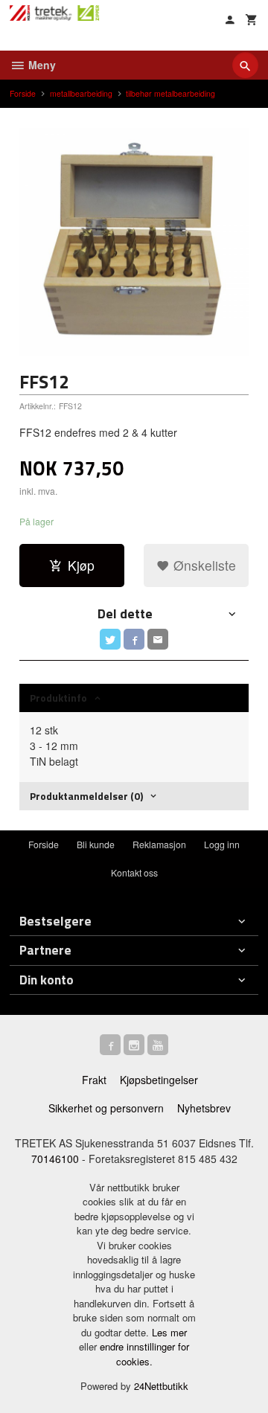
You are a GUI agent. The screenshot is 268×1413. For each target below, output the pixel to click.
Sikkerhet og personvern (106, 1107)
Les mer (169, 1332)
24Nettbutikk (161, 1386)
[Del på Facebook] (134, 639)
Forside (23, 93)
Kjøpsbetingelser (159, 1079)
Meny (40, 64)
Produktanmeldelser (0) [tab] (86, 796)
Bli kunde (96, 844)
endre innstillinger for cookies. (144, 1353)
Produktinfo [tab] (58, 697)
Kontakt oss (134, 872)
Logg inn (222, 844)
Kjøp (81, 565)
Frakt (94, 1079)
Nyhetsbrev (204, 1107)
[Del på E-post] (157, 639)
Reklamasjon (159, 844)
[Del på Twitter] (110, 639)
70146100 (55, 1158)
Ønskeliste (203, 565)
